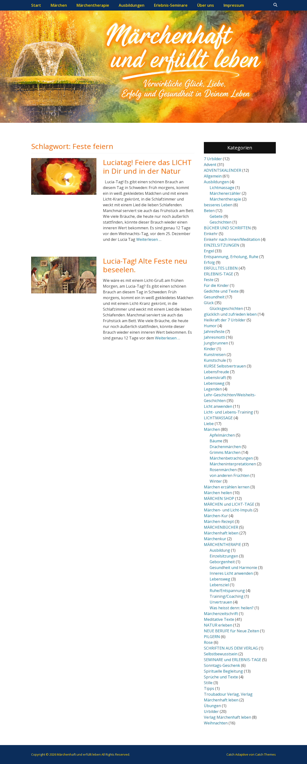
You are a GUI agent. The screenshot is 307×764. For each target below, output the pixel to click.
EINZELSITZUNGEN (221, 245)
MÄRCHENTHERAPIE (222, 544)
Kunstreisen (215, 354)
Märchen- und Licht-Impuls (228, 510)
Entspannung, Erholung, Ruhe (231, 256)
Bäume (216, 441)
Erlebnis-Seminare (171, 5)
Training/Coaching (226, 596)
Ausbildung (220, 550)
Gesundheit (214, 297)
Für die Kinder (216, 285)
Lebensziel (219, 584)
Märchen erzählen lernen (226, 487)
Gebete (216, 216)
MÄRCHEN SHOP (219, 498)
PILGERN (212, 636)
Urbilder (211, 711)
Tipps (209, 688)
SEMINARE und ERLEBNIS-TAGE (232, 659)
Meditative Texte (219, 619)
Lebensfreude (216, 371)
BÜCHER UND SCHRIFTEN (227, 228)
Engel (209, 251)
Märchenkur (215, 538)
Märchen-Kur (216, 515)
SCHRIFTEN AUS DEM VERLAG (231, 648)
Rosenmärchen (223, 469)
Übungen (212, 705)
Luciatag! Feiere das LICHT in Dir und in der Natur (147, 166)
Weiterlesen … (148, 239)
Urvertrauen (221, 602)
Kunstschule (215, 360)
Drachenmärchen (225, 446)
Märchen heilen (218, 492)
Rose (208, 642)
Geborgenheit (222, 561)
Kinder (210, 348)
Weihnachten (216, 723)
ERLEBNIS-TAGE (218, 274)
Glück (209, 302)
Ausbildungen (131, 5)
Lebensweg (214, 383)
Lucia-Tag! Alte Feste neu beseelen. (145, 265)
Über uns (205, 5)
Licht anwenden (218, 406)
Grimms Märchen (225, 452)
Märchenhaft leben (221, 533)
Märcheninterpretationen (233, 464)
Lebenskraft (215, 377)
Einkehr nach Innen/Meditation (232, 239)
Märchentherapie (93, 5)
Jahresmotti (214, 337)
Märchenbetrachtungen (231, 458)
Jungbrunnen (216, 343)
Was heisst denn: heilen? (232, 607)
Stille (208, 682)
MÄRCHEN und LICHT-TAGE (229, 504)
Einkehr (211, 233)
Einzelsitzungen (224, 556)
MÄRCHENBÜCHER (221, 527)
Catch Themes (265, 754)
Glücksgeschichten (226, 308)
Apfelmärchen (222, 435)
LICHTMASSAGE (218, 417)
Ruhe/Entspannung (227, 590)
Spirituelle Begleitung (223, 671)
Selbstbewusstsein (220, 654)
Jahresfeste (214, 331)
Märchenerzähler (225, 193)
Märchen (59, 5)
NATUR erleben (218, 625)
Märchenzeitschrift (221, 613)
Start (36, 5)
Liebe (209, 423)
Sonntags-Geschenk (222, 665)
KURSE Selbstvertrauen (225, 366)
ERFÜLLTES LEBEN (221, 268)
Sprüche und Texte (221, 677)
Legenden (213, 389)
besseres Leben (218, 204)
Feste (208, 279)
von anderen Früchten (229, 475)
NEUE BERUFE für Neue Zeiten (231, 631)
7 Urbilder (213, 158)
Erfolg (209, 262)
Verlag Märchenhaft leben (227, 717)
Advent (210, 164)
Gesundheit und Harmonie (233, 567)
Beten (209, 210)
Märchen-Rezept (219, 521)
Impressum (234, 5)
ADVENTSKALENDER (222, 170)
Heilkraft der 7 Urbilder (225, 320)
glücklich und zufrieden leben (230, 314)
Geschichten (220, 222)
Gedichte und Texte (221, 291)
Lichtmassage (222, 187)
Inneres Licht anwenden (231, 573)
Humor (210, 325)
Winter (216, 481)
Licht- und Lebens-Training (228, 412)
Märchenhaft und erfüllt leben (79, 754)
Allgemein (213, 176)
